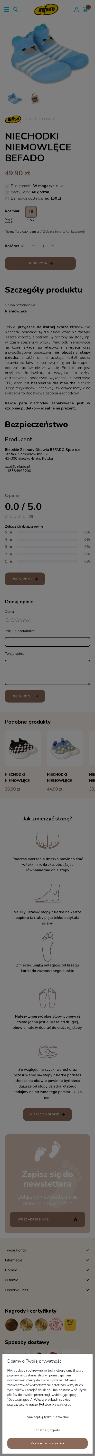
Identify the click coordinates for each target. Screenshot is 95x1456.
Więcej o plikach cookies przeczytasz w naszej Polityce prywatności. (39, 1402)
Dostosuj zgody (47, 1430)
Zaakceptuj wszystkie (47, 1443)
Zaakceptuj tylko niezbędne (47, 1417)
